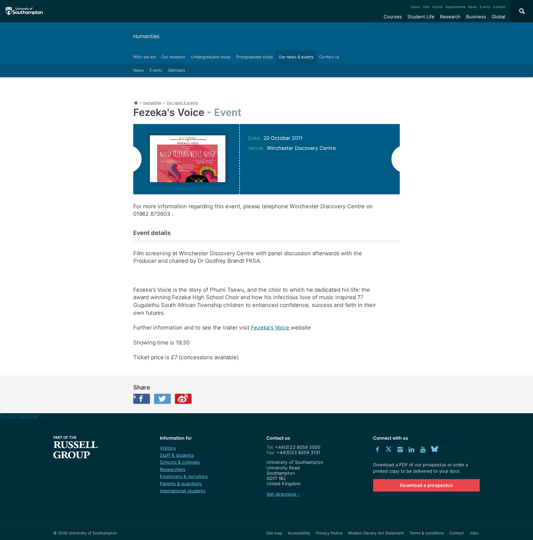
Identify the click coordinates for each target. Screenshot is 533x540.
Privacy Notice (329, 533)
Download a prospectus (426, 485)
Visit (426, 7)
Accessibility (299, 533)
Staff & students (177, 455)
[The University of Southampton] (24, 11)
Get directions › (282, 494)
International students (182, 491)
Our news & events (296, 57)
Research (450, 16)
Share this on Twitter (162, 399)
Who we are (144, 57)
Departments (455, 7)
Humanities (146, 36)
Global (498, 16)
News (472, 7)
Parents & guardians (181, 483)
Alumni (437, 7)
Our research (173, 57)
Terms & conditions (426, 533)
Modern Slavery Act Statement (376, 533)
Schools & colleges (180, 462)
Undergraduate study (211, 57)
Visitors (168, 448)
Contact (499, 7)
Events (485, 7)
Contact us (329, 57)
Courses (393, 16)
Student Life (421, 16)
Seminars (176, 70)
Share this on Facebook (134, 396)
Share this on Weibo (183, 399)
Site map (274, 533)
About (415, 7)
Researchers (172, 469)
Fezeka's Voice (271, 327)
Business (476, 16)
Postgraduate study (254, 57)
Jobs (473, 533)
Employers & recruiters (184, 476)
